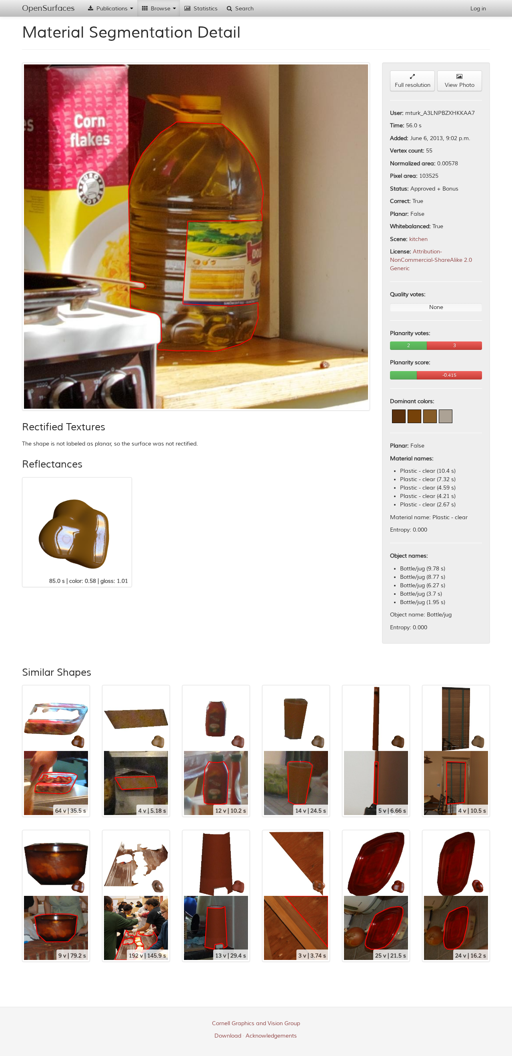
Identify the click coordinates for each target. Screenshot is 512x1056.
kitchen (418, 239)
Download (227, 1035)
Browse (160, 8)
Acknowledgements (271, 1035)
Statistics (205, 8)
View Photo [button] (459, 85)
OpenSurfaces (48, 8)
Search (244, 8)
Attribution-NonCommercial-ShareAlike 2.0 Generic (431, 260)
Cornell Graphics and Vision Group (256, 1023)
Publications (112, 8)
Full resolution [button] (412, 85)
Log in (478, 8)
